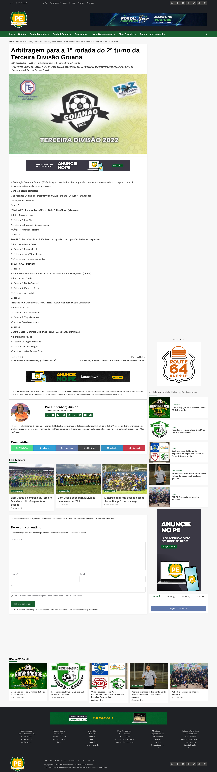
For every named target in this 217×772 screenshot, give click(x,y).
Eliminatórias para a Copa (190, 739)
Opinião (22, 34)
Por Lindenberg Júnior (46, 63)
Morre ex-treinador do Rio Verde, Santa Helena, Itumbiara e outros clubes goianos (189, 476)
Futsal (174, 427)
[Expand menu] (48, 34)
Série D (92, 742)
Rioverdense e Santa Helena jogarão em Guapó (33, 358)
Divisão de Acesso (59, 736)
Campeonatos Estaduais (124, 739)
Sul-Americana (190, 748)
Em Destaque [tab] (189, 392)
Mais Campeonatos (102, 34)
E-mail (83, 574)
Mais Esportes (126, 34)
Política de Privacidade (84, 764)
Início (12, 34)
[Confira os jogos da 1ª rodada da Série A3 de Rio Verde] (159, 407)
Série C (92, 739)
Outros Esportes (157, 745)
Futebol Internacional (151, 34)
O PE (45, 3)
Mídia (158, 748)
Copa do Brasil (124, 734)
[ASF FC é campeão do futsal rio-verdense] (159, 496)
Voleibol (158, 742)
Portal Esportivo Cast (58, 3)
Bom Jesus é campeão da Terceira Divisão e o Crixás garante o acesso (31, 501)
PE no (155, 596)
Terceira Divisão (17, 491)
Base (59, 742)
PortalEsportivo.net (65, 764)
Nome (14, 574)
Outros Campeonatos (124, 742)
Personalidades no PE (26, 734)
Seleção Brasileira (191, 745)
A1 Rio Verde (26, 736)
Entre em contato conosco (54, 394)
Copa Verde (125, 736)
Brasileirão (81, 34)
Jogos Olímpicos (157, 734)
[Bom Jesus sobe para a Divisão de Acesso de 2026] (78, 479)
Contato (90, 3)
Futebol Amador (38, 34)
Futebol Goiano (61, 34)
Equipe (72, 3)
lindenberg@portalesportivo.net (58, 410)
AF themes (103, 767)
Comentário (17, 539)
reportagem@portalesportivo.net (109, 394)
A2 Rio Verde (26, 739)
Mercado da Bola (92, 745)
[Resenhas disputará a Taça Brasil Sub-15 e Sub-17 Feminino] (159, 429)
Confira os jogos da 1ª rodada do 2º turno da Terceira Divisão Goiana (113, 358)
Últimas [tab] (156, 392)
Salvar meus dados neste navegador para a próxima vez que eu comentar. (48, 595)
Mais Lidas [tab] (170, 392)
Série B (92, 736)
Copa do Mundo (190, 734)
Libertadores (191, 742)
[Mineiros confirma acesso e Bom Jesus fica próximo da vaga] (124, 479)
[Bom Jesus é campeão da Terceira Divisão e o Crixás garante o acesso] (31, 479)
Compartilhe (64, 63)
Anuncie (81, 3)
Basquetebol (158, 736)
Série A (92, 734)
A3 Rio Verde (176, 404)
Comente (76, 63)
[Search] (206, 34)
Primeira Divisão (59, 734)
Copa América (190, 736)
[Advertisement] (108, 636)
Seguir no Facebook (178, 608)
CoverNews (91, 767)
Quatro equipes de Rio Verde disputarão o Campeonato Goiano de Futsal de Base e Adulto (188, 453)
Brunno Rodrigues (64, 767)
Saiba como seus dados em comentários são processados (74, 609)
